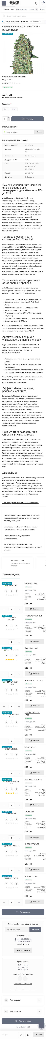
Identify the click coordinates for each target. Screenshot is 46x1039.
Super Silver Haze (31, 648)
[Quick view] (6, 591)
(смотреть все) (22, 140)
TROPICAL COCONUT (33, 616)
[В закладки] (21, 1034)
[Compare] (16, 591)
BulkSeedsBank (19, 76)
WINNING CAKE (31, 584)
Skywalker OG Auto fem (33, 780)
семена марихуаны (23, 515)
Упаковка (6, 104)
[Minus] (8, 120)
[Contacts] (36, 3)
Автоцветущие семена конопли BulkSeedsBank (20, 503)
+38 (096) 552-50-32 (24, 939)
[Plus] (8, 117)
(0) (10, 83)
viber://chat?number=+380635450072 (25, 978)
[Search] (4, 16)
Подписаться (35, 930)
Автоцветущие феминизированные (16, 21)
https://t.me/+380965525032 (20, 978)
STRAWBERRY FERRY (34, 680)
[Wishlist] (11, 591)
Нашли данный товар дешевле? (12, 97)
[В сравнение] (28, 1034)
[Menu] (4, 3)
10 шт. (14, 109)
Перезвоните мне (23, 944)
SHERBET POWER (32, 844)
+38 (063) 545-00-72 (24, 941)
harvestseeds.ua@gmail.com (23, 984)
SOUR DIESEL (30, 747)
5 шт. (5, 109)
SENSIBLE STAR (31, 876)
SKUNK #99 (29, 812)
